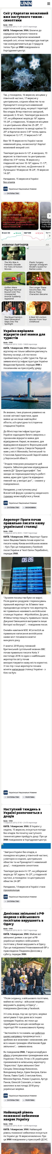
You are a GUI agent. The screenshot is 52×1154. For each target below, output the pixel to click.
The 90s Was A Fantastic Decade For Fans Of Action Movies (13, 265)
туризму (8, 496)
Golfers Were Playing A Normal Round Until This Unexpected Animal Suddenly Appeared (12, 293)
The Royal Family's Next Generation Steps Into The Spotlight (13, 320)
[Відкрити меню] (48, 3)
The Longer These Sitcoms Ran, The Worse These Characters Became (38, 290)
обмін (6, 1055)
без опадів (9, 182)
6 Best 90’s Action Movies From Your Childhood (38, 319)
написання (18, 669)
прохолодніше (11, 890)
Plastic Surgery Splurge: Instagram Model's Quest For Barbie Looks (38, 265)
